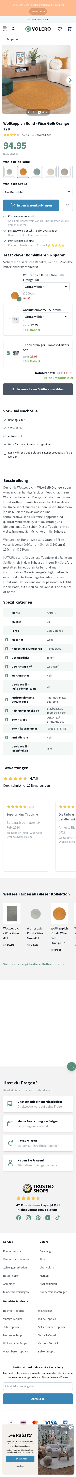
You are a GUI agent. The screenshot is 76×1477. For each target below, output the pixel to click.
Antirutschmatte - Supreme (42, 310)
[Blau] (37, 172)
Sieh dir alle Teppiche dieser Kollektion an (32, 964)
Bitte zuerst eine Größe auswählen (38, 389)
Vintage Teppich (12, 1319)
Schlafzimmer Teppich (51, 1327)
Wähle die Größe (15, 184)
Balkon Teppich (47, 1351)
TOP (71, 1067)
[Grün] (9, 172)
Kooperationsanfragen (53, 1292)
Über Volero (47, 1267)
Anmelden (9, 1284)
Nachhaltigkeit (48, 1284)
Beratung (45, 1251)
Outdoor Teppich (48, 1343)
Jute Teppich (11, 1327)
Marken (44, 1275)
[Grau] (51, 172)
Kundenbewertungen (16, 1292)
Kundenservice (12, 1251)
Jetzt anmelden (20, 1459)
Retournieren (11, 1275)
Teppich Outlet (47, 1335)
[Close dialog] (71, 1427)
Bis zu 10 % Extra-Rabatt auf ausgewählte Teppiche (38, 4)
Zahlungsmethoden (15, 1267)
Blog (42, 1259)
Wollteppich (45, 1311)
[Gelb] (23, 172)
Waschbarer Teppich (15, 1351)
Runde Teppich (47, 1319)
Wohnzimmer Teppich (16, 1343)
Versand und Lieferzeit (17, 1259)
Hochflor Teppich (13, 1311)
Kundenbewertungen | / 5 (38, 1205)
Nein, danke (20, 1466)
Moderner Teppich (14, 1335)
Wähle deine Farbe (16, 162)
